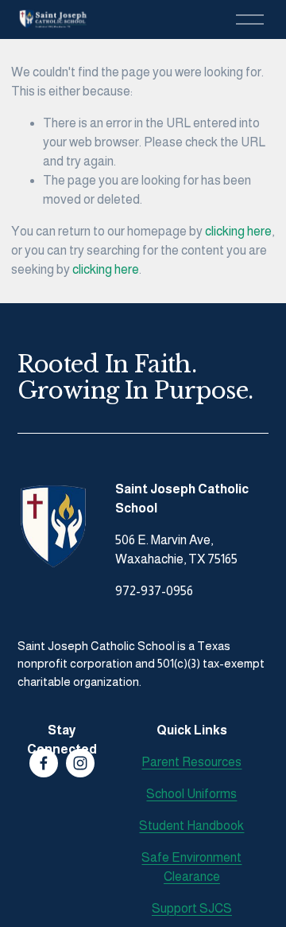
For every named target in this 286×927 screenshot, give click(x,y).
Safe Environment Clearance (191, 867)
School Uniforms (191, 793)
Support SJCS (192, 908)
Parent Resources (191, 762)
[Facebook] (43, 763)
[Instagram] (80, 763)
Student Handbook (191, 825)
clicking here (238, 231)
